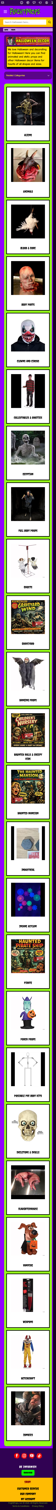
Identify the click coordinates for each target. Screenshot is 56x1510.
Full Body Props (28, 530)
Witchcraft (28, 1378)
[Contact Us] (34, 2)
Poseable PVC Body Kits (28, 1096)
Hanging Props (28, 700)
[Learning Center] (40, 2)
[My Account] (46, 2)
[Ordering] (27, 2)
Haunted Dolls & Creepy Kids (28, 757)
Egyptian (28, 474)
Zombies (28, 1435)
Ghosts (28, 587)
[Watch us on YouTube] (32, 1455)
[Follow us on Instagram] (24, 1455)
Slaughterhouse (28, 1209)
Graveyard (28, 643)
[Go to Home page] (25, 11)
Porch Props (28, 1039)
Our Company (28, 1494)
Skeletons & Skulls (28, 1152)
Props (13, 30)
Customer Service (28, 1488)
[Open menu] (5, 11)
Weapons (28, 1322)
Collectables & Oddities (28, 417)
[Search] (49, 22)
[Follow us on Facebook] (16, 1455)
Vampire (28, 1265)
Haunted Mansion (28, 813)
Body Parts (28, 304)
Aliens (28, 135)
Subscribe (28, 1472)
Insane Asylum (28, 926)
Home (6, 30)
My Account (28, 1499)
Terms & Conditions (20, 1506)
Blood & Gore (28, 248)
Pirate (28, 983)
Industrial (28, 870)
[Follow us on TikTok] (39, 1455)
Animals (28, 191)
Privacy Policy (38, 1506)
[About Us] (21, 2)
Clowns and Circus (28, 361)
